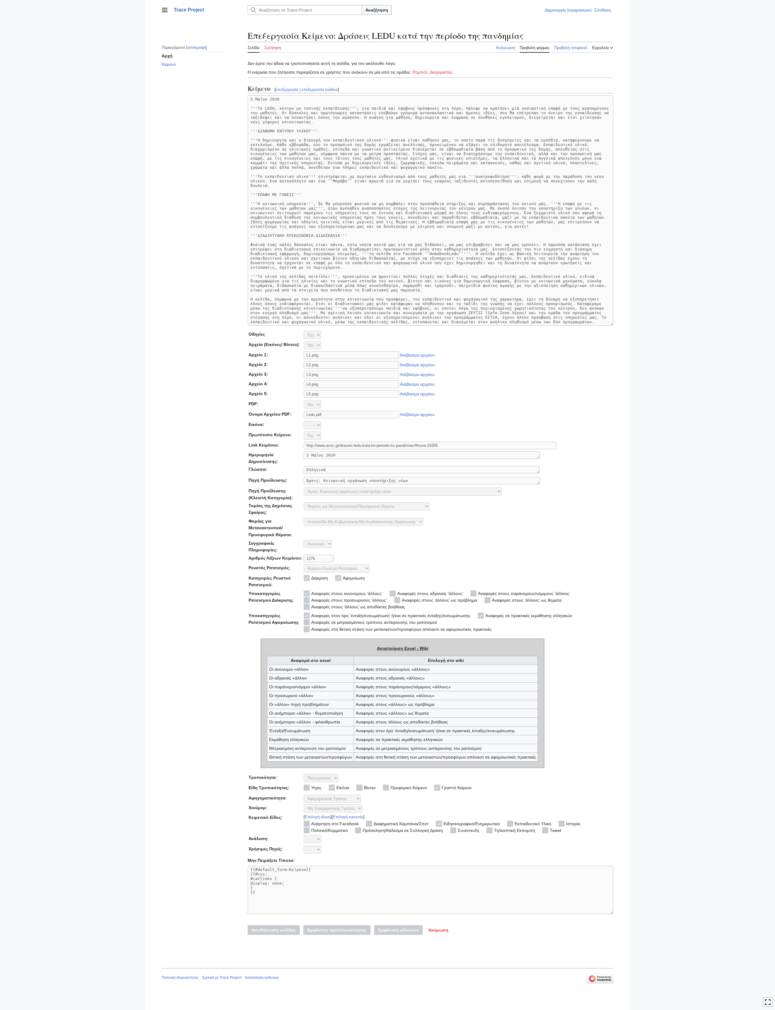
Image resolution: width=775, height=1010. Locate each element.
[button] (165, 10)
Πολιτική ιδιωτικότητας (180, 977)
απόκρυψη (196, 47)
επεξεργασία (287, 89)
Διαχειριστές (441, 72)
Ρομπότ (420, 72)
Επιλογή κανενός (348, 817)
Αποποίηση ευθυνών (262, 977)
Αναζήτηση (376, 10)
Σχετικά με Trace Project (221, 977)
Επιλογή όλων (317, 817)
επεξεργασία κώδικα (320, 89)
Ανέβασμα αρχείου (417, 355)
